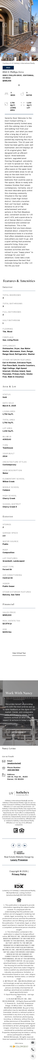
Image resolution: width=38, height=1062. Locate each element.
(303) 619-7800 (13, 770)
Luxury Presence (19, 860)
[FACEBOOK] (13, 845)
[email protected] (12, 895)
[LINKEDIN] (25, 845)
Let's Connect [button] (19, 732)
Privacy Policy (19, 874)
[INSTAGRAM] (19, 845)
